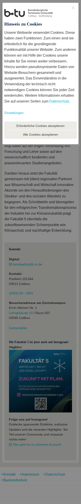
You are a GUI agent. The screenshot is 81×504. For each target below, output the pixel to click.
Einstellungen (14, 113)
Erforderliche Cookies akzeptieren (40, 126)
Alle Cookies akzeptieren (40, 134)
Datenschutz (59, 101)
